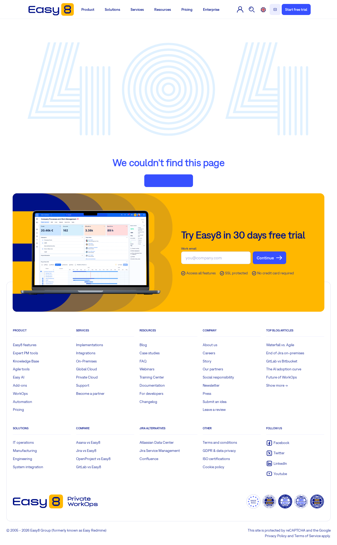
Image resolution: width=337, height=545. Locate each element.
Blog (143, 345)
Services (137, 9)
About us (210, 345)
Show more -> (277, 385)
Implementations (89, 345)
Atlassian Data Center (157, 442)
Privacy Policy (276, 536)
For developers (151, 393)
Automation (22, 402)
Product (87, 9)
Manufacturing (25, 450)
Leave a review (214, 409)
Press (207, 393)
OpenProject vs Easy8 (93, 459)
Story (207, 361)
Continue (265, 257)
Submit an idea (214, 402)
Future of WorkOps (281, 377)
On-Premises (86, 361)
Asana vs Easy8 (88, 442)
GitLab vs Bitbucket (281, 361)
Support (82, 385)
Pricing (186, 9)
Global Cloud (86, 369)
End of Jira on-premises (285, 353)
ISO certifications (216, 459)
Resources (162, 9)
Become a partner (90, 393)
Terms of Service (307, 536)
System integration (28, 467)
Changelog (148, 402)
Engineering (22, 459)
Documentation (152, 385)
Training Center (152, 377)
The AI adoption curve (283, 369)
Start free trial (296, 9)
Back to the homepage (168, 180)
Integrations (85, 353)
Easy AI (18, 377)
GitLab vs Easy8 (88, 467)
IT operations (23, 442)
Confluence (149, 459)
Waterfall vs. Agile (280, 345)
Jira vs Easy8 (86, 450)
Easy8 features (24, 345)
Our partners (213, 369)
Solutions (112, 9)
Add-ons (20, 385)
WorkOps (20, 393)
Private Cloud (87, 377)
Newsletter (211, 385)
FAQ (143, 361)
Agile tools (21, 369)
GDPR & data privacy (219, 450)
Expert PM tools (25, 353)
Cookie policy (213, 467)
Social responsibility (218, 377)
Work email (188, 248)
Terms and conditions (220, 442)
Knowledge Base (26, 361)
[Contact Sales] (275, 9)
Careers (209, 353)
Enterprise (211, 9)
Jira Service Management (160, 450)
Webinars (147, 369)
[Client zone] (240, 9)
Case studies (150, 353)
